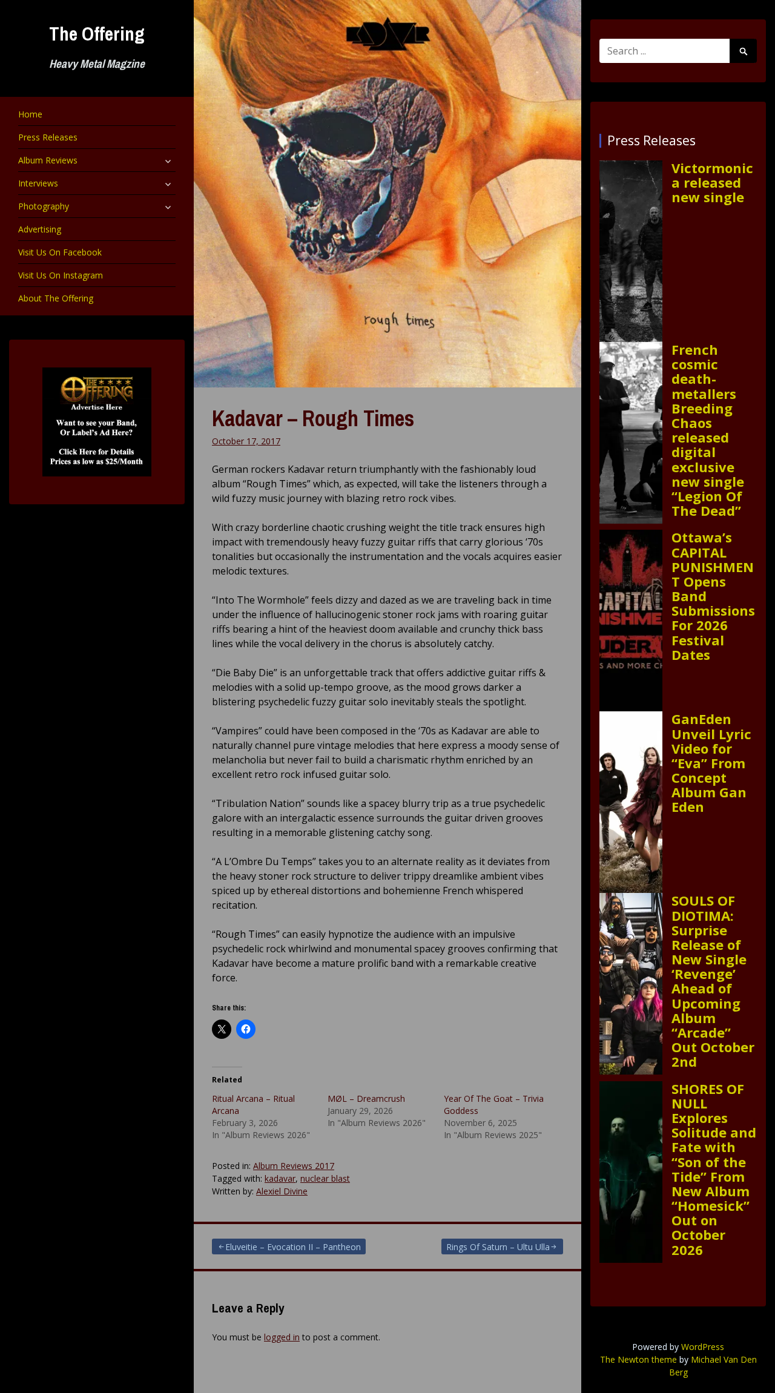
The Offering (97, 34)
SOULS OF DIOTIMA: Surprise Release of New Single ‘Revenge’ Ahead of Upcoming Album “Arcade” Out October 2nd (712, 981)
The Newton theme (638, 1359)
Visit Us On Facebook (60, 252)
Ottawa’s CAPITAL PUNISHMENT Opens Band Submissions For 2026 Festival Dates (713, 596)
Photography (43, 206)
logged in (282, 1337)
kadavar (280, 1178)
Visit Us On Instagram (60, 275)
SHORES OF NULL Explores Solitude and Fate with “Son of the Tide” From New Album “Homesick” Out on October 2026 (713, 1169)
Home (30, 114)
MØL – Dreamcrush (366, 1098)
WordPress (702, 1346)
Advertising (39, 229)
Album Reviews (48, 160)
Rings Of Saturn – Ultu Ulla (498, 1247)
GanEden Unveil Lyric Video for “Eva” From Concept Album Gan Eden (711, 762)
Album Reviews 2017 (293, 1165)
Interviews (38, 183)
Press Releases (48, 137)
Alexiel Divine (282, 1191)
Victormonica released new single (712, 182)
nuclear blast (325, 1178)
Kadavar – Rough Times (313, 418)
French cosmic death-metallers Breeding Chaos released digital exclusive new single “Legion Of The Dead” (707, 430)
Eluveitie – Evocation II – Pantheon (293, 1247)
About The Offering (55, 298)
